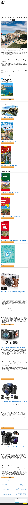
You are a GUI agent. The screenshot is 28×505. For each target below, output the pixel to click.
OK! (24, 503)
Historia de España (7, 2)
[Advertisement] (14, 10)
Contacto (2, 499)
